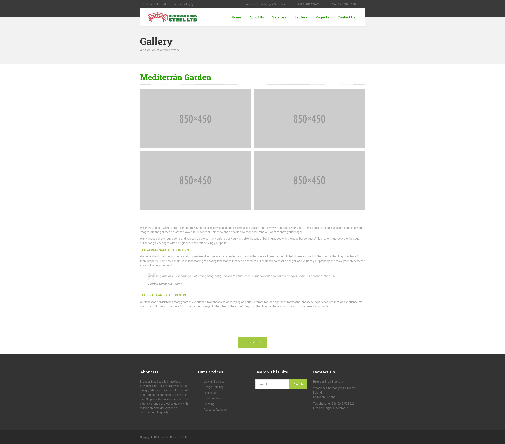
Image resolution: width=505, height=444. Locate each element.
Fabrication (210, 392)
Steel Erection (212, 398)
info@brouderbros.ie (335, 408)
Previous (254, 342)
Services (279, 17)
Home (236, 17)
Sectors (301, 17)
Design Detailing (214, 387)
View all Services (214, 381)
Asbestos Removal (215, 409)
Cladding (209, 404)
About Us (257, 17)
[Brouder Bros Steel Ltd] (169, 17)
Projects (322, 17)
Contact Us (346, 17)
